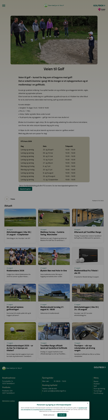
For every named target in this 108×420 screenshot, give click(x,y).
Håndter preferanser (48, 415)
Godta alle (62, 415)
